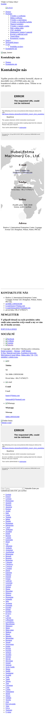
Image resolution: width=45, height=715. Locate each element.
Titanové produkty (17, 24)
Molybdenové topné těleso (10, 355)
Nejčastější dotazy (12, 42)
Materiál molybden (13, 353)
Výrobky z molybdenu (18, 20)
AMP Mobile (26, 351)
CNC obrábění (15, 30)
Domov (8, 12)
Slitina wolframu (16, 18)
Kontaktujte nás (11, 49)
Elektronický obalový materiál (21, 32)
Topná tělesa (14, 36)
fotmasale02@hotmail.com (15, 399)
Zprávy (8, 40)
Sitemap (17, 351)
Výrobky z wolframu (18, 16)
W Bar (3, 353)
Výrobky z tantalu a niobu (19, 26)
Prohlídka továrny (16, 47)
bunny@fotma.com (13, 395)
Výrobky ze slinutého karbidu (21, 22)
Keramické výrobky (17, 38)
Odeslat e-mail (6, 423)
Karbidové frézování (28, 353)
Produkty (9, 14)
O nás (8, 44)
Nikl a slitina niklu (17, 28)
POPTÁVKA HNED (9, 329)
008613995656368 (12, 417)
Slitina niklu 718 (27, 355)
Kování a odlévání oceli (18, 34)
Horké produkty (7, 351)
